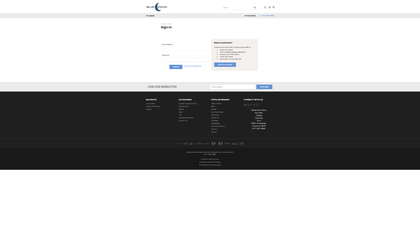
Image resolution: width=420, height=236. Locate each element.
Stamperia (214, 121)
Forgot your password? (192, 66)
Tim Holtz (214, 129)
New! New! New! (184, 106)
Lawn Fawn (215, 115)
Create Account (225, 65)
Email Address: (167, 44)
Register (157, 106)
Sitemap (148, 109)
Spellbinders (215, 123)
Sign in (148, 106)
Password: (165, 55)
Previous (414, 229)
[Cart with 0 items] (273, 7)
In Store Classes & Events (188, 104)
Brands (181, 109)
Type (180, 115)
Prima (213, 106)
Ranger (213, 109)
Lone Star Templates (214, 162)
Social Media (250, 16)
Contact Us (183, 121)
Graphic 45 (215, 118)
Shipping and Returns (186, 118)
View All (214, 132)
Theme (181, 112)
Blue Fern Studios (217, 112)
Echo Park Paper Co (218, 126)
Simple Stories (216, 104)
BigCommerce (214, 159)
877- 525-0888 (268, 16)
